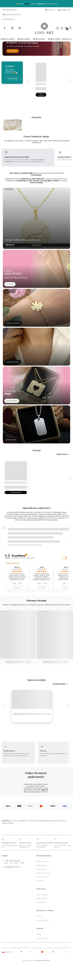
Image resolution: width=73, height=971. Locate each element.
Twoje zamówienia (42, 894)
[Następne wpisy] (68, 706)
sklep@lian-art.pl (65, 9)
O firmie (38, 916)
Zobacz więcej (62, 454)
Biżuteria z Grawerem (13, 323)
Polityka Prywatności (42, 877)
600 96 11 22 (50, 9)
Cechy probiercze (42, 920)
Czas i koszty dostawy (43, 873)
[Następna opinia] (69, 533)
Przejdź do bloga (59, 684)
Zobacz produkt (41, 94)
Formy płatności (41, 869)
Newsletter (39, 880)
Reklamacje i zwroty (42, 865)
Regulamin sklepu (41, 861)
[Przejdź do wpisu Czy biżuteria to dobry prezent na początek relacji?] (32, 699)
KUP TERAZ (12, 51)
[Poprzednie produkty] (28, 80)
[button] (62, 558)
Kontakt (38, 934)
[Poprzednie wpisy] (5, 706)
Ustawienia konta (41, 898)
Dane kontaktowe (41, 938)
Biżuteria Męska (11, 439)
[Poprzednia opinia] (3, 533)
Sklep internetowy (36, 960)
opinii (27, 558)
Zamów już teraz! (11, 401)
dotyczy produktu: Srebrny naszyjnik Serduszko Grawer (26, 537)
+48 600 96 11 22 (12, 861)
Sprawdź (12, 129)
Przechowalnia (40, 902)
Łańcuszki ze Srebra (12, 362)
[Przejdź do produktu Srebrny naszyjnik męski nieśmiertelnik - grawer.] (41, 68)
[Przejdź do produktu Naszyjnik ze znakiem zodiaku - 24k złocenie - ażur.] (36, 218)
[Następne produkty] (69, 80)
